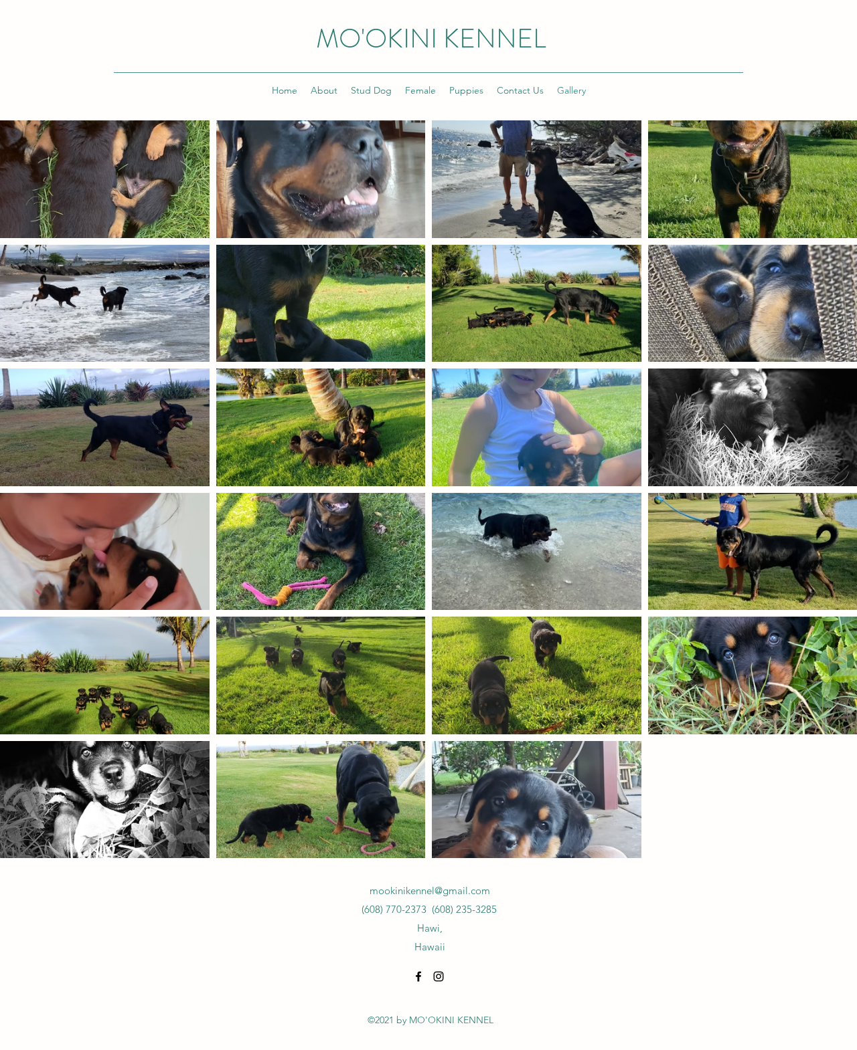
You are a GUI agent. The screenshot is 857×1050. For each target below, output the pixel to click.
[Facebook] (418, 976)
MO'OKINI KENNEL (431, 38)
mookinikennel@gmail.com (430, 890)
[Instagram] (438, 976)
